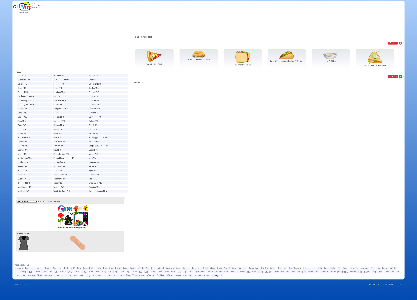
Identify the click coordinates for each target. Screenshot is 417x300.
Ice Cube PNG (94, 141)
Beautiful (48, 268)
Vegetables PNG (24, 187)
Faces (384, 268)
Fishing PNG (93, 121)
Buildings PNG (59, 92)
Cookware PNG (95, 108)
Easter (332, 268)
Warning (142, 275)
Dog (314, 268)
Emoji (345, 268)
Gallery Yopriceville (37, 5)
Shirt (17, 275)
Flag (30, 271)
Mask (203, 272)
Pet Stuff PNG (59, 162)
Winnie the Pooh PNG (61, 191)
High (128, 272)
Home (34, 3)
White (169, 275)
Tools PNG (93, 179)
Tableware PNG (59, 179)
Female (392, 268)
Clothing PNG (94, 104)
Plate (317, 272)
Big (60, 268)
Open (260, 271)
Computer (242, 268)
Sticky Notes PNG (60, 174)
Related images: (140, 82)
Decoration (297, 268)
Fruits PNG (22, 129)
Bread (111, 268)
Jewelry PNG (58, 146)
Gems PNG (93, 129)
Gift (56, 271)
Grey (91, 272)
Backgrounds (36, 7)
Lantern (166, 272)
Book (79, 268)
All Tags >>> (217, 275)
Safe (392, 272)
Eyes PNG (22, 121)
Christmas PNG (59, 100)
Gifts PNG (22, 133)
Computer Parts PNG (61, 108)
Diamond (306, 268)
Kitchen (153, 272)
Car (152, 268)
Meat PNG (22, 154)
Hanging (103, 272)
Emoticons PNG (95, 117)
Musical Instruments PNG (63, 158)
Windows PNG (23, 191)
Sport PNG (22, 174)
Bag (26, 268)
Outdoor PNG (23, 162)
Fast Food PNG (59, 121)
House (134, 272)
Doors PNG (57, 113)
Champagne (170, 268)
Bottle (92, 268)
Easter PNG (22, 117)
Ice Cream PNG (59, 141)
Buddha (132, 268)
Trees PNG (57, 183)
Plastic (310, 272)
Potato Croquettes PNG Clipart (199, 60)
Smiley (57, 275)
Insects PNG (23, 146)
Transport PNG (24, 183)
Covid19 (264, 268)
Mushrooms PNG (25, 158)
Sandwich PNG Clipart (243, 65)
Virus (134, 275)
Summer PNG (94, 174)
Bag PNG (92, 80)
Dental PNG (22, 113)
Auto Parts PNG (24, 80)
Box (105, 268)
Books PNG (57, 88)
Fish (17, 271)
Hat (109, 272)
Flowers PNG (58, 125)
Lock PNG (93, 150)
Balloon (39, 268)
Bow (99, 268)
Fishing (23, 272)
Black (65, 268)
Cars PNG (57, 96)
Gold (70, 271)
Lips (190, 272)
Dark (290, 268)
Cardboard (160, 268)
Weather (150, 275)
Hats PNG (57, 137)
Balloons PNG (58, 84)
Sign (23, 275)
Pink (304, 271)
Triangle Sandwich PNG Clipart (375, 66)
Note (254, 272)
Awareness (19, 268)
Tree (128, 275)
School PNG (22, 170)
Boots (85, 268)
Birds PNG (22, 88)
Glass (63, 271)
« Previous (393, 43)
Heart (115, 271)
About (380, 284)
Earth (326, 268)
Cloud (212, 268)
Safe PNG (93, 166)
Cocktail (227, 268)
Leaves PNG (23, 150)
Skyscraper (48, 275)
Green (84, 271)
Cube (279, 268)
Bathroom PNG (95, 84)
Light (185, 272)
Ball (32, 268)
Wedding (160, 275)
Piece (293, 272)
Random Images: (24, 233)
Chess (178, 268)
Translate (56, 201)
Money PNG (93, 154)
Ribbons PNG (23, 166)
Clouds (219, 268)
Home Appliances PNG (98, 137)
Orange (268, 271)
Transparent (119, 275)
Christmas (196, 268)
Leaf (179, 271)
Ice (140, 271)
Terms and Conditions (394, 284)
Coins (234, 268)
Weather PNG (58, 187)
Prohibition (324, 272)
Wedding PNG (94, 187)
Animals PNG (94, 75)
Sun (94, 275)
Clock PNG (57, 104)
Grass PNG (57, 133)
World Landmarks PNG (98, 191)
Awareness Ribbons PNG (63, 80)
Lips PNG (57, 150)
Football (44, 272)
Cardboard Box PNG (26, 96)
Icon (146, 271)
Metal (226, 272)
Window (178, 275)
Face (378, 268)
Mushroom (241, 272)
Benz (54, 268)
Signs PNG (93, 170)
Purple (345, 271)
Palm (282, 272)
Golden (76, 272)
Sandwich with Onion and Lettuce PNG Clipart (286, 61)
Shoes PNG (57, 170)
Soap (63, 275)
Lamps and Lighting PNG (98, 146)
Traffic (110, 275)
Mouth (232, 272)
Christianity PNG (24, 100)
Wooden (197, 275)
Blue (73, 268)
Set (397, 272)
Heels (122, 272)
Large (173, 272)
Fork (50, 272)
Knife (160, 272)
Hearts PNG (22, 75)
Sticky (87, 275)
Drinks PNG (93, 113)
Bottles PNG (94, 88)
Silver (39, 275)
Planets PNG (94, 162)
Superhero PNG (24, 179)
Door (320, 268)
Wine (185, 275)
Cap (147, 268)
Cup (285, 268)
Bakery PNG (22, 84)
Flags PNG (22, 125)
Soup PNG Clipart (331, 61)
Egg (339, 268)
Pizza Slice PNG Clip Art (154, 64)
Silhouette (31, 275)
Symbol (99, 275)
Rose (380, 271)
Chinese (185, 268)
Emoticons (364, 268)
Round (387, 272)
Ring (374, 272)
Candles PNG (94, 92)
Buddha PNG (23, 92)
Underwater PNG (95, 183)
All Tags (372, 284)
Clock (205, 268)
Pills (298, 272)
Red (360, 271)
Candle (141, 268)
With (190, 275)
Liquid (197, 272)
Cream (273, 268)
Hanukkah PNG (24, 137)
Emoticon (354, 268)
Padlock (276, 272)
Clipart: (19, 72)
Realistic (353, 272)
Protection (335, 271)
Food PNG (93, 125)
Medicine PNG (59, 75)
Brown (118, 268)
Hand (97, 272)
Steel (81, 275)
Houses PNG (23, 141)
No (248, 271)
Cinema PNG (94, 100)
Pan (287, 272)
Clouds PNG (22, 108)
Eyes (373, 268)
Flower (37, 272)
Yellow (206, 275)
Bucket (125, 268)
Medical (210, 272)
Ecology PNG (58, 117)
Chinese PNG (94, 96)
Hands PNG (93, 133)
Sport (76, 275)
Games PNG (58, 129)
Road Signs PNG (59, 166)
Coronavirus (253, 268)
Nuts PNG (93, 158)
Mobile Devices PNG (61, 154)
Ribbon (367, 271)
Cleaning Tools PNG (26, 104)
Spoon (69, 275)
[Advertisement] (224, 17)
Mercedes (218, 272)
